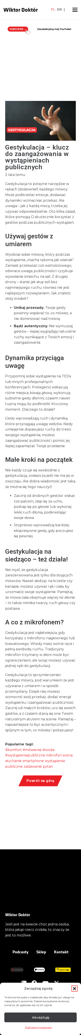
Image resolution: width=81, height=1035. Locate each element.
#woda (48, 750)
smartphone (33, 761)
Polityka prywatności (38, 1027)
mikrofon (54, 755)
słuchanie (13, 761)
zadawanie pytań (38, 766)
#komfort (13, 750)
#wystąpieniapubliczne (25, 755)
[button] (74, 988)
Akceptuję (40, 1017)
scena (68, 755)
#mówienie (32, 750)
